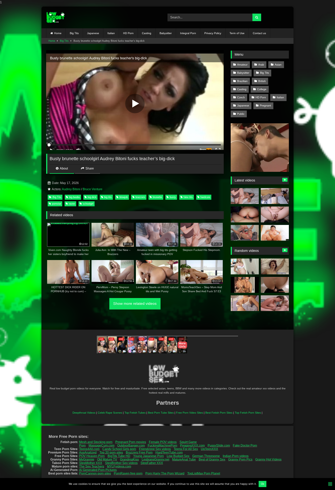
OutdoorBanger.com (131, 445)
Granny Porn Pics (240, 459)
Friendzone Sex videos (155, 449)
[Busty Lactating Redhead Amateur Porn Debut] (275, 266)
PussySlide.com (219, 445)
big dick (92, 197)
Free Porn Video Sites (189, 412)
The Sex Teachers (91, 466)
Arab (261, 64)
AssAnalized (88, 452)
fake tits (188, 197)
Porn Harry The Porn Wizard (164, 473)
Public (240, 113)
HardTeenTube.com (169, 452)
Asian (278, 64)
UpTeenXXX (209, 449)
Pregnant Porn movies (130, 442)
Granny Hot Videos (268, 459)
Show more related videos (135, 304)
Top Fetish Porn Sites (248, 412)
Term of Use (237, 33)
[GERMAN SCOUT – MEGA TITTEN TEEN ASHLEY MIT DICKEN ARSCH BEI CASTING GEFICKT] (245, 233)
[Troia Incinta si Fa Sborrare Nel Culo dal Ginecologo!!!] (245, 285)
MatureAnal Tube (184, 459)
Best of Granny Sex (212, 459)
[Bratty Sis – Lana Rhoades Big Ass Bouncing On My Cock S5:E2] (275, 233)
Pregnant (265, 105)
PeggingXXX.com (192, 445)
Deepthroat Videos (84, 412)
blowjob (123, 197)
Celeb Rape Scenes (110, 412)
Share (89, 168)
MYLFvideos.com (119, 466)
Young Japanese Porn (148, 456)
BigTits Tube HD (119, 456)
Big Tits (74, 33)
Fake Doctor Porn (245, 445)
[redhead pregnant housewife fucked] (245, 303)
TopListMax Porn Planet (203, 473)
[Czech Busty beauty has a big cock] (275, 303)
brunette (157, 197)
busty (173, 197)
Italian (111, 33)
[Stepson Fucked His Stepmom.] (245, 196)
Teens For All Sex (186, 449)
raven (72, 203)
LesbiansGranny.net (155, 459)
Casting (146, 33)
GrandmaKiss (129, 459)
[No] (330, 484)
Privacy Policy (212, 33)
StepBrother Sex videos (121, 463)
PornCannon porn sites (95, 473)
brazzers (140, 197)
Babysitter (166, 33)
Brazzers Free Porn (139, 452)
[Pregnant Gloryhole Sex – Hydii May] (245, 266)
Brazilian (242, 81)
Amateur (242, 64)
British (262, 81)
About (63, 168)
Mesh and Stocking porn (95, 442)
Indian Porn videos (236, 456)
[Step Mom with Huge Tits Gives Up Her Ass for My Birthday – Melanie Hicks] (275, 214)
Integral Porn (188, 33)
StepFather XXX (152, 463)
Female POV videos (163, 442)
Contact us (259, 33)
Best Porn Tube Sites (161, 412)
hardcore (205, 197)
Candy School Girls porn (119, 449)
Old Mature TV (107, 459)
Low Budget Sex (178, 456)
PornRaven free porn (128, 473)
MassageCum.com (101, 445)
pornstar (56, 203)
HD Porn (128, 33)
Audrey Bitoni (71, 189)
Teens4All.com (89, 449)
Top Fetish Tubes (135, 412)
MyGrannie (86, 459)
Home (57, 33)
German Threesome (206, 456)
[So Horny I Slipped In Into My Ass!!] (245, 214)
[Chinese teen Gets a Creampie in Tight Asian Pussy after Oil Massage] (275, 196)
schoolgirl (88, 203)
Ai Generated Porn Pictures (98, 470)
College (261, 89)
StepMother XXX (90, 463)
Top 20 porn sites (111, 452)
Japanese (93, 33)
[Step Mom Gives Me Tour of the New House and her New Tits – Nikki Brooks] (275, 285)
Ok (262, 483)
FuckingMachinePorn (162, 445)
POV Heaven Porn (92, 456)
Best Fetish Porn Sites (218, 412)
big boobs (74, 197)
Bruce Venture (92, 189)
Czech (241, 97)
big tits (108, 197)
